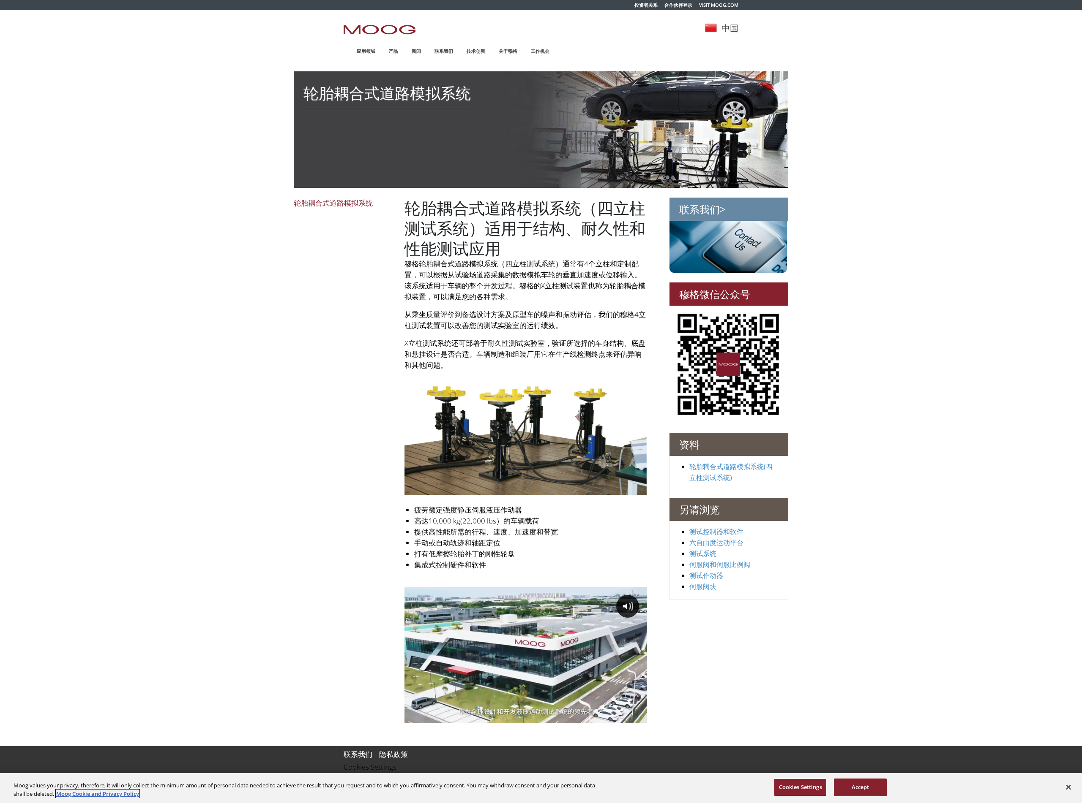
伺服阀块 (702, 586)
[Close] (1068, 787)
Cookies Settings (370, 767)
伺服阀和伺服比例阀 (719, 564)
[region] (541, 788)
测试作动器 (706, 575)
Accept (860, 787)
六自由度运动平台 (716, 542)
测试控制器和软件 (716, 531)
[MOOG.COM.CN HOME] (379, 29)
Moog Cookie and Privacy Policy (97, 794)
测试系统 (702, 553)
